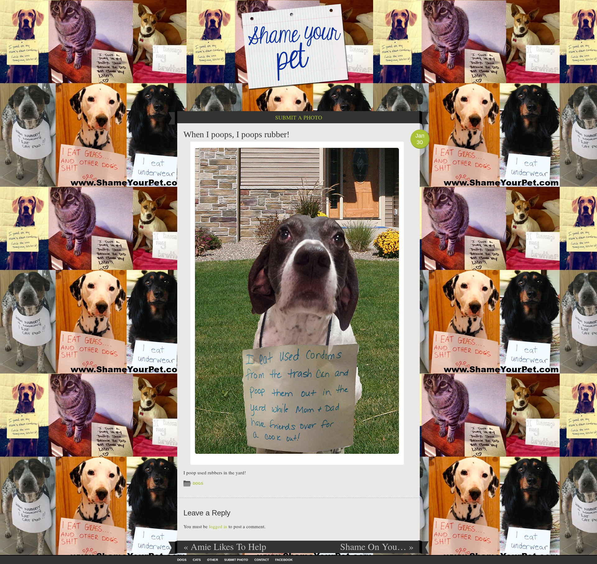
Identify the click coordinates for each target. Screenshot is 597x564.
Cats (197, 560)
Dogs (198, 483)
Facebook (284, 560)
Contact (261, 560)
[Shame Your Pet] (298, 46)
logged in (218, 526)
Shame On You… (377, 546)
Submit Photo (236, 560)
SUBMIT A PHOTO (298, 117)
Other (212, 560)
